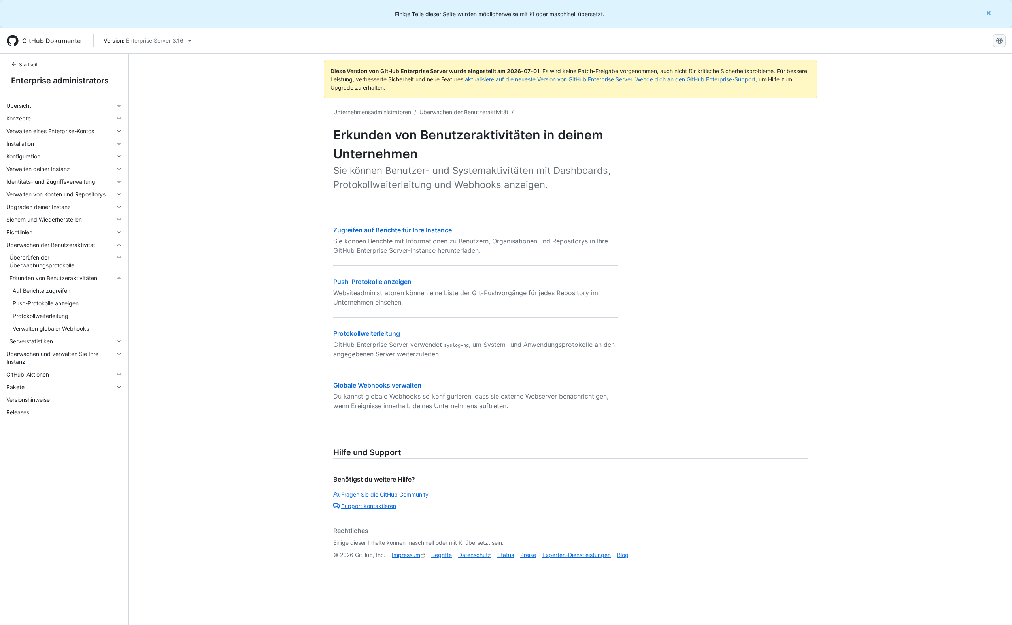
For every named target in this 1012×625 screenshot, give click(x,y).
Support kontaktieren (368, 506)
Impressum (406, 555)
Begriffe (441, 555)
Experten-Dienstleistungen (576, 555)
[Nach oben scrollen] (995, 608)
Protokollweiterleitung (366, 333)
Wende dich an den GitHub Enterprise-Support (695, 79)
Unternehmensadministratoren (372, 112)
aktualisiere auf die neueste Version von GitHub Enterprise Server (548, 79)
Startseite (29, 65)
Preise (528, 555)
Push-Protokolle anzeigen (372, 282)
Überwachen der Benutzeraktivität (463, 112)
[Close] (989, 12)
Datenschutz (474, 555)
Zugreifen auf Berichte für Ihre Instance (392, 230)
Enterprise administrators (60, 80)
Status (505, 555)
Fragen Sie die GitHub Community (385, 494)
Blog (623, 555)
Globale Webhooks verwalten (377, 385)
